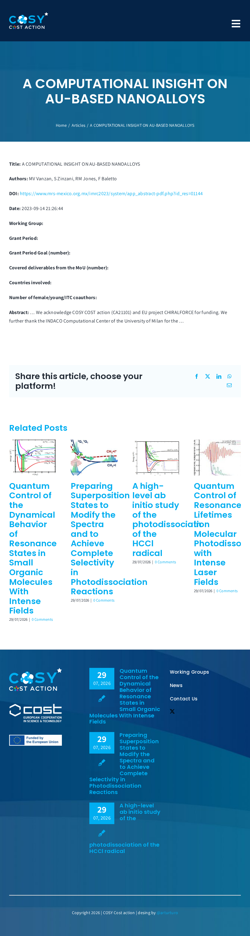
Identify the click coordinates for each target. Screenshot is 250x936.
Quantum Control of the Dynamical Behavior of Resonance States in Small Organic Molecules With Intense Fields (33, 548)
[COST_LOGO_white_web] (35, 706)
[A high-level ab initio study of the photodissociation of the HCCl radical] (155, 443)
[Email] (229, 385)
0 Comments (42, 619)
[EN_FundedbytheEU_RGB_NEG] (35, 670)
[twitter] (172, 711)
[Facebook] (196, 376)
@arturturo (167, 912)
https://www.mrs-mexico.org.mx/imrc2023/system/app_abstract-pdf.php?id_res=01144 (111, 193)
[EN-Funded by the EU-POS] (35, 737)
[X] (207, 376)
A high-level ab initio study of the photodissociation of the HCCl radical (171, 519)
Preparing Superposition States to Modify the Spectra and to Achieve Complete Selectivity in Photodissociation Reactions (124, 763)
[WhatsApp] (229, 376)
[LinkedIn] (218, 376)
